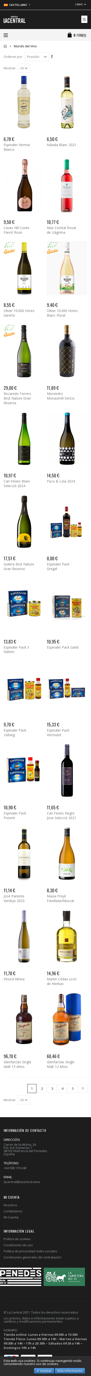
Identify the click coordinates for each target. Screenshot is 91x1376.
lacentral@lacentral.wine (22, 1182)
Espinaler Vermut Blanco (17, 147)
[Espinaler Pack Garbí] (67, 604)
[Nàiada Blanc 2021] (67, 102)
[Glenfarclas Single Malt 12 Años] (67, 1019)
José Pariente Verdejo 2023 (14, 898)
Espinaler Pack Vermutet (58, 732)
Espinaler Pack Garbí (63, 647)
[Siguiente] (83, 1089)
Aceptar (45, 1370)
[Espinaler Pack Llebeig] (24, 687)
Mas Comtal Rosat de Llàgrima (61, 230)
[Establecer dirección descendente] (52, 56)
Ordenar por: (13, 56)
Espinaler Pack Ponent (15, 815)
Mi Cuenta (11, 1217)
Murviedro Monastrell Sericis (60, 396)
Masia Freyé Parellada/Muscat (60, 898)
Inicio (5, 46)
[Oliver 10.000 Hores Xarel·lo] (24, 268)
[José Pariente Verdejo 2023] (24, 853)
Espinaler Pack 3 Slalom (16, 649)
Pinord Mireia (14, 979)
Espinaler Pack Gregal (58, 566)
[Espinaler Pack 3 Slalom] (24, 604)
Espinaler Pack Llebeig (15, 732)
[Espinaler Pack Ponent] (24, 770)
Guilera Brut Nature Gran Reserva (19, 566)
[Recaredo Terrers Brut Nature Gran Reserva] (24, 351)
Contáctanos (13, 1211)
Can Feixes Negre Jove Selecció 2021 (61, 815)
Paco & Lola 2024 (61, 481)
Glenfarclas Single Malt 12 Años (60, 1064)
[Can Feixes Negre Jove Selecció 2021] (67, 770)
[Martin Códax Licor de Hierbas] (67, 936)
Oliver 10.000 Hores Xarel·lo (19, 313)
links (79, 4)
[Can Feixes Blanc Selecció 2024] (24, 439)
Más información (70, 1370)
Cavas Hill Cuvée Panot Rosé (16, 230)
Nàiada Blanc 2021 (61, 144)
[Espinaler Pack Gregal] (67, 521)
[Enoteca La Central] (14, 19)
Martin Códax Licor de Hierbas (62, 981)
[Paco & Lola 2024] (67, 439)
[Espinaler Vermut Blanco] (24, 102)
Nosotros (10, 1205)
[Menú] (6, 35)
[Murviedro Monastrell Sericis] (67, 351)
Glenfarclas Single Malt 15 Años (17, 1064)
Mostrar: (10, 68)
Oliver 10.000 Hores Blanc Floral (62, 313)
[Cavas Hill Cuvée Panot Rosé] (24, 185)
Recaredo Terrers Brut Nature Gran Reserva (17, 398)
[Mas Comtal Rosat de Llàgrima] (67, 185)
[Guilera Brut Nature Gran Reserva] (24, 521)
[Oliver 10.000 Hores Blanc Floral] (67, 268)
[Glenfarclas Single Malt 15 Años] (24, 1019)
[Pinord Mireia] (24, 936)
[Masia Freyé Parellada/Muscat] (67, 853)
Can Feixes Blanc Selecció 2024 (17, 483)
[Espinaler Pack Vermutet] (67, 687)
